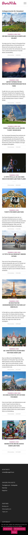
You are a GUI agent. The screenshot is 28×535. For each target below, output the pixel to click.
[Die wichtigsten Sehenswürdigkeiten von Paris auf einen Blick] (14, 289)
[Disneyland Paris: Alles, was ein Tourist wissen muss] (14, 114)
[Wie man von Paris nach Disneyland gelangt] (14, 22)
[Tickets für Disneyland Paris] (14, 198)
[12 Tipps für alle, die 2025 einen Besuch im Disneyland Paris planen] (14, 163)
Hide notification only (19, 528)
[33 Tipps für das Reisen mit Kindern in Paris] (14, 240)
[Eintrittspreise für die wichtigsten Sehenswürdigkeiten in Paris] (14, 68)
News (15, 34)
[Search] (21, 3)
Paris (19, 34)
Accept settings (8, 528)
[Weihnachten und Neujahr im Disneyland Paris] (14, 429)
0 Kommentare (11, 55)
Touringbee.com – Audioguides (9, 485)
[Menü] (24, 3)
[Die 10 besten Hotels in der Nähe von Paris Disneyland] (14, 336)
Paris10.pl (4, 488)
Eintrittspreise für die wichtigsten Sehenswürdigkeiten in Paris (14, 84)
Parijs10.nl (4, 490)
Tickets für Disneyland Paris (14, 212)
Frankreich (11, 34)
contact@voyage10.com (8, 472)
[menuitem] (21, 3)
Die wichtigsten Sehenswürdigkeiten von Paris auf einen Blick (14, 305)
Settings (14, 532)
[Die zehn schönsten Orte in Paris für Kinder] (14, 381)
